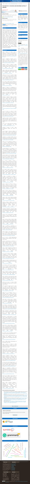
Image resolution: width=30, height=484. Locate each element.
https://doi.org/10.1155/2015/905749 (7, 303)
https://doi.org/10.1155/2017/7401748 (8, 116)
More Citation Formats (21, 29)
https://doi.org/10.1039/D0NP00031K (7, 263)
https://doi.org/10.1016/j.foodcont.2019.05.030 (10, 135)
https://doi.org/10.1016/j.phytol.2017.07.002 (8, 297)
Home (3, 3)
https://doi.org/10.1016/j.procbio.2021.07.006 (8, 258)
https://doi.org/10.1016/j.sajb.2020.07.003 (7, 68)
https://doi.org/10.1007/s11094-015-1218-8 (7, 212)
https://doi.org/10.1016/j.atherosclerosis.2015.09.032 (9, 314)
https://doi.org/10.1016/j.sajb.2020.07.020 (7, 167)
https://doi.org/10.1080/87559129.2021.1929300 (8, 323)
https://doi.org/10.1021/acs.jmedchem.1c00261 (8, 200)
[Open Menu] (3, 1)
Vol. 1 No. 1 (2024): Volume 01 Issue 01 (13, 3)
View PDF (5, 11)
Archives (6, 3)
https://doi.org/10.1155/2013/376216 (7, 85)
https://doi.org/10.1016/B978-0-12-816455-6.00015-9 (9, 174)
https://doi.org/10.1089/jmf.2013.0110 (10, 360)
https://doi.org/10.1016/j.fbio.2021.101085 (11, 153)
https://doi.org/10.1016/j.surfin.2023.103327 (8, 102)
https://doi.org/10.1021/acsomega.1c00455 (7, 195)
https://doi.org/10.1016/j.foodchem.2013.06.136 (8, 353)
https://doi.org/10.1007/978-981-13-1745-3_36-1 (8, 125)
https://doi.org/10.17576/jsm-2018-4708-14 (7, 290)
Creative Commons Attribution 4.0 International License (23, 45)
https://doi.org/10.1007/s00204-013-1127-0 (7, 280)
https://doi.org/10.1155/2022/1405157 (7, 229)
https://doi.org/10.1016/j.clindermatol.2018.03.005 (8, 339)
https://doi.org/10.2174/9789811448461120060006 (8, 274)
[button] (19, 67)
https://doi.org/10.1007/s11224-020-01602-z (8, 188)
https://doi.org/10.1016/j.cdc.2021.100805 (7, 251)
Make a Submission (15, 406)
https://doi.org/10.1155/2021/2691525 (7, 73)
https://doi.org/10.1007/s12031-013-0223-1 (10, 366)
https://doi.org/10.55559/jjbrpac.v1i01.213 (8, 23)
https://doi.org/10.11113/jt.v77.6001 (6, 146)
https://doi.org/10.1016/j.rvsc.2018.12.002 (9, 62)
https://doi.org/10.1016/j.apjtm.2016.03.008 (8, 388)
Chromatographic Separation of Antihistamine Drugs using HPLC (12, 392)
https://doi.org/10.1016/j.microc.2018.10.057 (9, 235)
